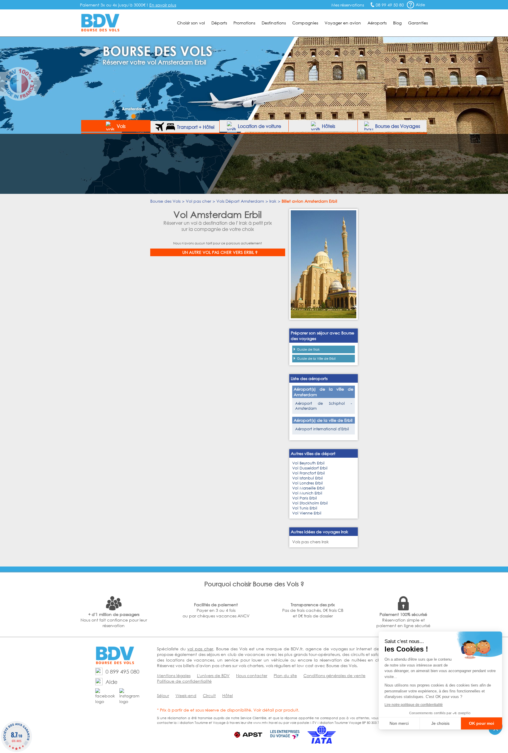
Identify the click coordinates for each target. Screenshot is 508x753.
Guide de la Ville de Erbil (316, 358)
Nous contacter (251, 675)
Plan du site (285, 675)
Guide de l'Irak (308, 349)
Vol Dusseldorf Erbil (309, 468)
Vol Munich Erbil (307, 493)
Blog (397, 23)
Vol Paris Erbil (304, 498)
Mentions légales (173, 675)
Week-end (186, 695)
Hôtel (227, 695)
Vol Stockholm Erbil (310, 503)
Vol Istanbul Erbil (307, 478)
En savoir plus (162, 5)
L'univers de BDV (213, 675)
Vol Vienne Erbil (306, 513)
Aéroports (377, 23)
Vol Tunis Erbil (304, 508)
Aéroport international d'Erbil (322, 429)
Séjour (163, 695)
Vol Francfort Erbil (308, 473)
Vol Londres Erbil (307, 483)
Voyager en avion (343, 23)
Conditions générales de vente (334, 675)
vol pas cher (200, 649)
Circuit (209, 695)
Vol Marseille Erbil (308, 488)
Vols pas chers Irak (310, 541)
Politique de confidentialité (184, 681)
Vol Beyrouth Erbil (308, 463)
